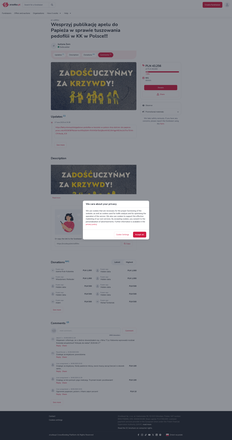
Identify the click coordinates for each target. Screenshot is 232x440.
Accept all (139, 234)
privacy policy (91, 224)
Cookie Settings (122, 234)
